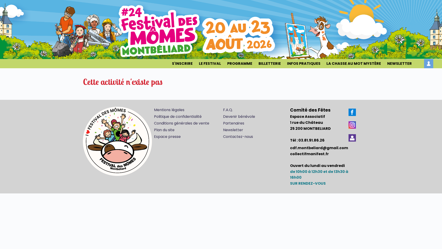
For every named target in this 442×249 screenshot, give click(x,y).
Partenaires (233, 123)
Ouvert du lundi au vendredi (317, 165)
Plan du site (164, 130)
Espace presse (167, 136)
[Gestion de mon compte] (352, 138)
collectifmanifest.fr (309, 154)
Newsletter (233, 130)
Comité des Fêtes (310, 110)
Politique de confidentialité (178, 116)
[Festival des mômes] (117, 142)
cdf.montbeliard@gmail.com (319, 148)
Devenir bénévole (239, 116)
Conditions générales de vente (181, 123)
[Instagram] (352, 125)
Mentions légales (169, 110)
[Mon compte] (428, 63)
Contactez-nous (238, 136)
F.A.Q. (228, 110)
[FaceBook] (352, 112)
